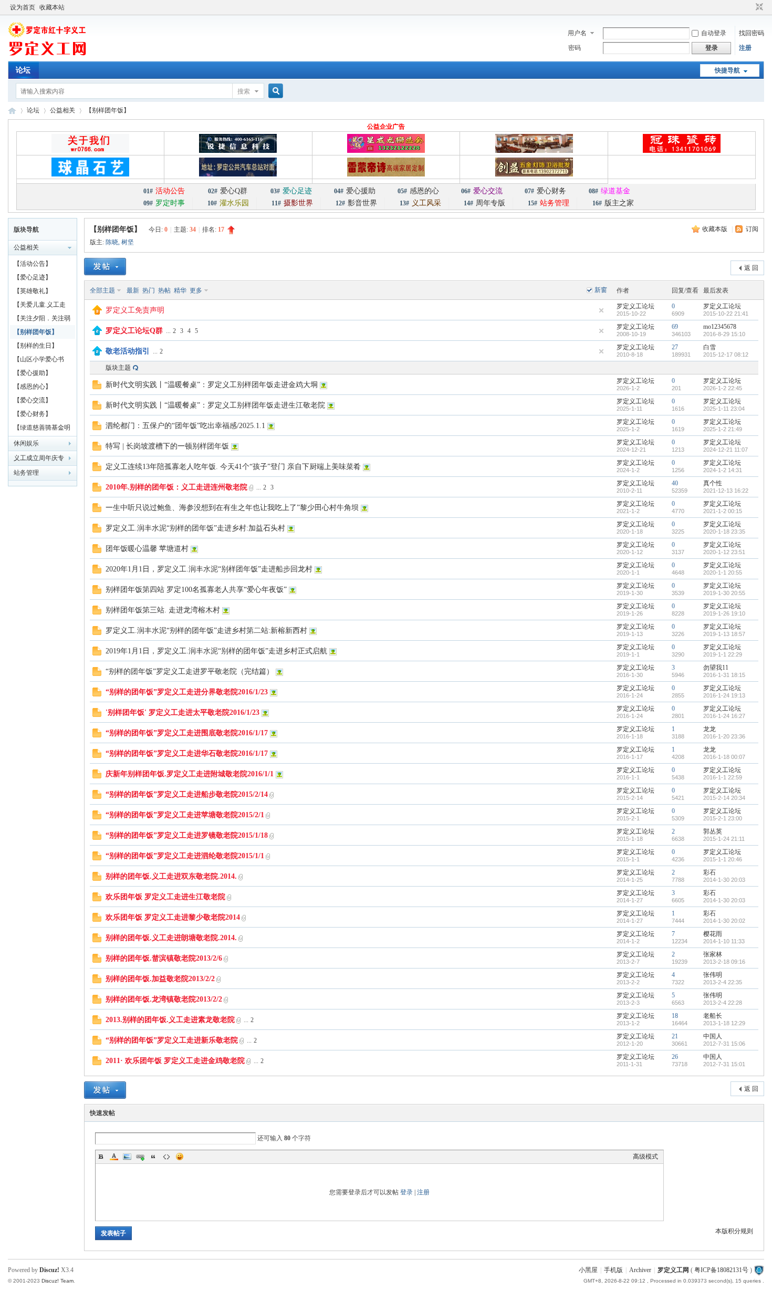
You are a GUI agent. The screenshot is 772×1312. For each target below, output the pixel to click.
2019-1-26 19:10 (724, 613)
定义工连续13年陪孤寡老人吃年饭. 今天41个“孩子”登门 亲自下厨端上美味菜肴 (233, 467)
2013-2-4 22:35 (722, 982)
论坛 (23, 70)
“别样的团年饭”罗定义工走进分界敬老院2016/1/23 (187, 692)
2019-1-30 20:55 (724, 593)
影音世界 (356, 203)
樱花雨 (712, 934)
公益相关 (62, 110)
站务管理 (26, 472)
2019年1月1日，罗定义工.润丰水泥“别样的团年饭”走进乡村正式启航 (216, 651)
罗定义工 (12, 110)
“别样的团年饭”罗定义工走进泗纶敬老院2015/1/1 (185, 856)
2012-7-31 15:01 (724, 1064)
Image (127, 1156)
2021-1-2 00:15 (722, 511)
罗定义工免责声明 (135, 310)
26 (675, 1056)
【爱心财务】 (32, 414)
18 (675, 1015)
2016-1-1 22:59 (722, 777)
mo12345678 (719, 326)
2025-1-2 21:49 (722, 429)
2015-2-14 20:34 (724, 798)
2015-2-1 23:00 (722, 818)
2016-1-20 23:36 (724, 736)
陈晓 (112, 242)
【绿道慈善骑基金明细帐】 (42, 429)
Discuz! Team (57, 1281)
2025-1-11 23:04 (724, 408)
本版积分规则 (734, 1231)
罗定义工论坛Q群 (134, 331)
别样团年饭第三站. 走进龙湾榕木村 (163, 610)
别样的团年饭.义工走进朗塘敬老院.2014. (171, 938)
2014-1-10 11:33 (724, 941)
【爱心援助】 (32, 373)
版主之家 (613, 203)
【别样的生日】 (36, 345)
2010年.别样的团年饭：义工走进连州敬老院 (176, 487)
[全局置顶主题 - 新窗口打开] (97, 312)
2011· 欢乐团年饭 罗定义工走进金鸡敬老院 (175, 1061)
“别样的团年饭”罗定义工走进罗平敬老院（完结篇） (190, 671)
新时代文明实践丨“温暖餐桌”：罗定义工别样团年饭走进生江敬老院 (215, 405)
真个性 (712, 483)
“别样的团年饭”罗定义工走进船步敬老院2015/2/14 (187, 794)
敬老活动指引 (128, 351)
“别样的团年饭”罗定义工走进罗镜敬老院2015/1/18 (187, 835)
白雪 (709, 347)
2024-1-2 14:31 (722, 470)
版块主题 (118, 367)
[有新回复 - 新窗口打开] (96, 387)
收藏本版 (715, 229)
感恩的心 (418, 191)
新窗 (600, 290)
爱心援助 (354, 191)
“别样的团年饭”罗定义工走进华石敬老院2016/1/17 (187, 753)
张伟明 (712, 974)
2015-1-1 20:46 (722, 859)
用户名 (577, 33)
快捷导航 (727, 70)
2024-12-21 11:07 (725, 449)
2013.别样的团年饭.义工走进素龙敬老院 (170, 1020)
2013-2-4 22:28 (722, 1002)
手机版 (613, 1270)
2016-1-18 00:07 (724, 757)
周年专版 (484, 203)
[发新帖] (105, 266)
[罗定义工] (47, 55)
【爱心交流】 (32, 400)
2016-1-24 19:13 (724, 695)
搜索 (243, 91)
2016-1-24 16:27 (724, 716)
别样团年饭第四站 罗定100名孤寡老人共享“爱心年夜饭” (196, 589)
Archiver (640, 1270)
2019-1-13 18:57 (724, 634)
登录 (406, 1192)
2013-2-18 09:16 (724, 962)
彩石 (709, 872)
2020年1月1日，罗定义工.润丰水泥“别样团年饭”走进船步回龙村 (209, 569)
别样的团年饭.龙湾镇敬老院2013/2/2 (164, 999)
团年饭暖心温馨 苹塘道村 (147, 549)
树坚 (127, 242)
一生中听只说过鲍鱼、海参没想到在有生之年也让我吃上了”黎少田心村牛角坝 (232, 508)
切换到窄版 (758, 7)
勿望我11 (715, 667)
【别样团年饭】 (108, 110)
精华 (180, 290)
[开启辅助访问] (749, 7)
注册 (745, 47)
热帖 (164, 290)
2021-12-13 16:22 (725, 490)
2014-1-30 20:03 (724, 880)
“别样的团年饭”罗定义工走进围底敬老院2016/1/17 (187, 733)
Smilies (179, 1156)
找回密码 (751, 33)
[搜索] (274, 91)
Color (114, 1156)
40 (675, 483)
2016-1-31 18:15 (724, 675)
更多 (196, 290)
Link (140, 1156)
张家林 (712, 954)
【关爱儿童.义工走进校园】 (40, 306)
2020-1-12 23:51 (724, 552)
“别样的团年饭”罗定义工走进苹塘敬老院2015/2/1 (185, 815)
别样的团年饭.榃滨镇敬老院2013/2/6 (164, 958)
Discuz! (49, 1270)
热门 (148, 290)
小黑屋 (588, 1270)
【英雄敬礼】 (32, 291)
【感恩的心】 (32, 386)
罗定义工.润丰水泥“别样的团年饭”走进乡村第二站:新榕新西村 (206, 630)
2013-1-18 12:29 (724, 1023)
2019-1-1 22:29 (722, 654)
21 (675, 1036)
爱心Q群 (227, 191)
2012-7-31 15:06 (724, 1043)
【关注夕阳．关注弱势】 (42, 320)
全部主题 (102, 290)
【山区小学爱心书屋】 (39, 361)
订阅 (752, 229)
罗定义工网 (673, 1270)
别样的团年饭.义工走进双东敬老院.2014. (171, 876)
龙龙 (709, 729)
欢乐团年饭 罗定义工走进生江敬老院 (165, 897)
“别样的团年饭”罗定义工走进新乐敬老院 (172, 1040)
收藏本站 (52, 7)
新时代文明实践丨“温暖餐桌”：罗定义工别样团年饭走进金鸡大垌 (212, 385)
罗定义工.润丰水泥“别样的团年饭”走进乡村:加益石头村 (195, 528)
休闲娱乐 (26, 443)
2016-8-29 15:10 (724, 334)
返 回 (751, 268)
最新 (133, 290)
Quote (153, 1156)
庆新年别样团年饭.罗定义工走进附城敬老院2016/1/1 (190, 774)
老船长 (712, 1015)
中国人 (712, 1036)
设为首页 (22, 7)
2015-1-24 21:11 (724, 839)
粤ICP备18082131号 (721, 1270)
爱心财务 (545, 191)
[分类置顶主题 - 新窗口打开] (97, 333)
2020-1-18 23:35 (724, 531)
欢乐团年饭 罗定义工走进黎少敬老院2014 (173, 917)
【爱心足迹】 (32, 277)
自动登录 (713, 33)
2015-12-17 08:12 (725, 354)
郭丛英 (712, 831)
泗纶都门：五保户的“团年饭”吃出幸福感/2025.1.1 (185, 426)
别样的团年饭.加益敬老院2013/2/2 (160, 979)
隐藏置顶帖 (601, 310)
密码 (574, 47)
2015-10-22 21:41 (725, 313)
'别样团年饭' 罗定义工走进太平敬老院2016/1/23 (182, 712)
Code (166, 1156)
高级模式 (645, 1156)
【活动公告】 (32, 263)
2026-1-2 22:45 (722, 388)
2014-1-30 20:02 (724, 921)
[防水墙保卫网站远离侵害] (759, 1270)
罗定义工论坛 (635, 306)
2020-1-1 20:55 (722, 572)
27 (675, 347)
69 (675, 326)
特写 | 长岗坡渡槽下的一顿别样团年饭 (167, 446)
